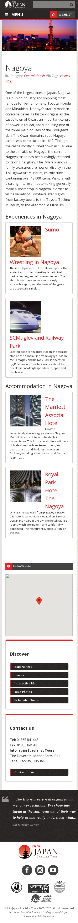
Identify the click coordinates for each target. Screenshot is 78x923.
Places (19, 675)
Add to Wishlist (22, 566)
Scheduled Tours (26, 700)
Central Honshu (35, 75)
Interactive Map (25, 683)
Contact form (24, 772)
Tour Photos (23, 691)
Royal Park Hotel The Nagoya (54, 490)
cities (9, 81)
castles (65, 75)
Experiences (23, 666)
